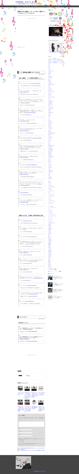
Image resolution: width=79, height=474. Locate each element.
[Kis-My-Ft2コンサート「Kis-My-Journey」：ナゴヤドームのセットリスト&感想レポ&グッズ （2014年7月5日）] (27, 386)
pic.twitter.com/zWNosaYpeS (27, 220)
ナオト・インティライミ (51, 214)
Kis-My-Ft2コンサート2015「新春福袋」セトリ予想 (34, 407)
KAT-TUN (49, 123)
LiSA (49, 130)
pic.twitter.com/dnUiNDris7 (27, 329)
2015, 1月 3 (29, 140)
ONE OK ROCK (50, 149)
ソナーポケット (50, 210)
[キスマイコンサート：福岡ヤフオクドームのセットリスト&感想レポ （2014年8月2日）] (20, 400)
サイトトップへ (19, 6)
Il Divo (49, 113)
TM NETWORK (50, 171)
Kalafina (49, 120)
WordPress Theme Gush (40, 472)
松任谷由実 (50, 240)
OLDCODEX (50, 146)
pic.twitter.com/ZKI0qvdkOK (23, 269)
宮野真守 (49, 229)
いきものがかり (50, 185)
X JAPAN (49, 182)
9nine (49, 66)
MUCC (49, 141)
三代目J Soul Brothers (51, 222)
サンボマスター (50, 203)
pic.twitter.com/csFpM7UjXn (23, 130)
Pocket (29, 375)
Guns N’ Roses (50, 106)
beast (49, 79)
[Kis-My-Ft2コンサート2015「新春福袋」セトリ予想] (34, 400)
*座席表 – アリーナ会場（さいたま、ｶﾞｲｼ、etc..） (55, 61)
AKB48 (49, 72)
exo (48, 98)
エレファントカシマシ (51, 195)
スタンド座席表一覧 (34, 6)
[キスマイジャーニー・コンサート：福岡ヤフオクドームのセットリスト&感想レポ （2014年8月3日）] (27, 400)
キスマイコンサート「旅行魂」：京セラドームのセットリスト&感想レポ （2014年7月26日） (41, 408)
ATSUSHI (49, 73)
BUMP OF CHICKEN (51, 84)
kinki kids (49, 124)
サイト (19, 434)
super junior (50, 164)
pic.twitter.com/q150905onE (23, 148)
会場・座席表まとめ (26, 6)
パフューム (50, 217)
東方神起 (49, 239)
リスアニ (49, 221)
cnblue (49, 87)
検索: (49, 271)
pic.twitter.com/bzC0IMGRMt (30, 112)
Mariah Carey (50, 134)
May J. (49, 135)
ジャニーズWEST (50, 206)
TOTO (49, 174)
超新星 (49, 262)
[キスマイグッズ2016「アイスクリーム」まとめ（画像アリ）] (40, 386)
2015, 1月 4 (39, 85)
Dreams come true (51, 91)
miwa (49, 138)
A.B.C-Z (49, 68)
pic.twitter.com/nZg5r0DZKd (23, 192)
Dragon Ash (50, 90)
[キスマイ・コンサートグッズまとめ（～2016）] (20, 386)
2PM (49, 65)
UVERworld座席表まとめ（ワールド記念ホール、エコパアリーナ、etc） (58, 278)
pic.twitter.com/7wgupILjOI (25, 102)
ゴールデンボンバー (51, 200)
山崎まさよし (50, 233)
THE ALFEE (50, 170)
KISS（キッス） (50, 127)
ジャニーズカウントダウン (52, 207)
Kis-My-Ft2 (19, 371)
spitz (49, 163)
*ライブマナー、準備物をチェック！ (53, 58)
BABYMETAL (50, 76)
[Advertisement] (31, 25)
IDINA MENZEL (50, 112)
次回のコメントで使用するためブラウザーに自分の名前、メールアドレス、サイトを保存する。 (31, 439)
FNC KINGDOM (50, 101)
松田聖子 (49, 242)
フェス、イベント (50, 218)
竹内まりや (50, 257)
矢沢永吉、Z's (50, 254)
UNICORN (49, 177)
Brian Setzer (50, 83)
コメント (19, 420)
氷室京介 (49, 247)
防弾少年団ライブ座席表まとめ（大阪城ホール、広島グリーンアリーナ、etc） (58, 290)
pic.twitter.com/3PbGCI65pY (23, 252)
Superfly (49, 166)
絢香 (49, 258)
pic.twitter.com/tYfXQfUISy (33, 261)
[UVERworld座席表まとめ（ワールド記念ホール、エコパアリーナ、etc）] (50, 275)
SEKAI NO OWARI (51, 156)
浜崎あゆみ (50, 250)
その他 (49, 188)
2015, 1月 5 (36, 151)
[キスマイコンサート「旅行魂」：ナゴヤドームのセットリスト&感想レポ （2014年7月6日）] (34, 386)
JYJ (48, 119)
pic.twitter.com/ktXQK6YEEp (38, 278)
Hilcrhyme (49, 109)
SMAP (49, 160)
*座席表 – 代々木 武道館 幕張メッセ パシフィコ (55, 62)
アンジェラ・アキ (50, 193)
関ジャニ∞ (49, 265)
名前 (19, 428)
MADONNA (50, 131)
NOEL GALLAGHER (51, 145)
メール (19, 431)
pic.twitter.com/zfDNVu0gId (23, 202)
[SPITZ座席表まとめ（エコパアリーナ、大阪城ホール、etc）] (50, 282)
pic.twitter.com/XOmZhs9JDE (31, 285)
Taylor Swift (50, 167)
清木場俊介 (50, 251)
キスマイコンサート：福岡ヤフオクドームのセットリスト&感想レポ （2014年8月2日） (21, 408)
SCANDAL (49, 155)
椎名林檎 (49, 243)
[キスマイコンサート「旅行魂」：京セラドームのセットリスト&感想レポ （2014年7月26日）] (40, 400)
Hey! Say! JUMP (50, 108)
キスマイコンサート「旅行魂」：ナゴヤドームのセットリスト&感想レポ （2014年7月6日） (34, 394)
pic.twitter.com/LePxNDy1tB (25, 185)
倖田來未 (49, 224)
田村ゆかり (50, 253)
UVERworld (50, 178)
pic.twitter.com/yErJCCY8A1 (24, 174)
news (49, 142)
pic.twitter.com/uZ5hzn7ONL (24, 157)
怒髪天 (49, 236)
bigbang (49, 80)
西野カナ (49, 261)
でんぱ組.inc (50, 189)
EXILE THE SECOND (51, 97)
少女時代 (49, 232)
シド (49, 204)
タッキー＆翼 (50, 211)
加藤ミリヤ (50, 225)
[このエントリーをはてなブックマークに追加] (27, 375)
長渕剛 (49, 264)
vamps (49, 181)
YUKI (49, 184)
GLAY (49, 105)
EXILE (49, 95)
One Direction (50, 148)
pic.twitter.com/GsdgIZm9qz (29, 301)
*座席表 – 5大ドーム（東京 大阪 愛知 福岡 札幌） (55, 59)
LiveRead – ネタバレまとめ (26, 2)
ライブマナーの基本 (42, 6)
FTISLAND (49, 102)
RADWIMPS (50, 153)
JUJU (49, 116)
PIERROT (49, 152)
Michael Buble (50, 137)
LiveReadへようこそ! (50, 6)
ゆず (49, 192)
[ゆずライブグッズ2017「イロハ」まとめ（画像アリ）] (50, 295)
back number (50, 77)
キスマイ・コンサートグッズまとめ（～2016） (21, 393)
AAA (49, 69)
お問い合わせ (58, 6)
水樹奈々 (49, 246)
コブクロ (49, 199)
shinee (49, 159)
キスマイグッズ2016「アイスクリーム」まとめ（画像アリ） (41, 393)
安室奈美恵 (50, 228)
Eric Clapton (50, 94)
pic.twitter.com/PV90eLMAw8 (35, 83)
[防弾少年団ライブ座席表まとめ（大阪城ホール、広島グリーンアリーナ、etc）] (50, 288)
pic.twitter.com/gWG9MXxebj (32, 164)
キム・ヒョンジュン (51, 196)
